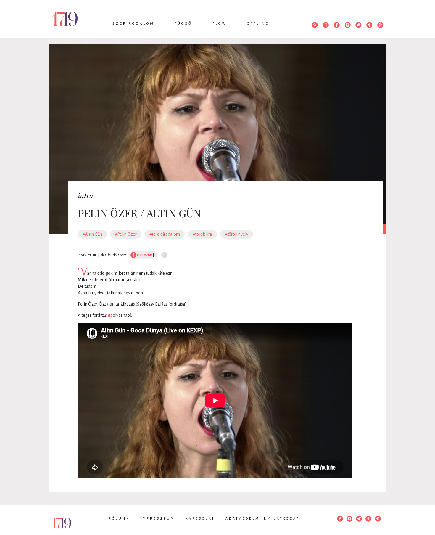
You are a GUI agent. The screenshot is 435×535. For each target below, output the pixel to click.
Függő (183, 23)
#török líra (202, 234)
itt (110, 315)
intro (85, 195)
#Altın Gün (92, 234)
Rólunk (119, 518)
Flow (219, 23)
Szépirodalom (133, 23)
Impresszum (157, 518)
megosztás (144, 254)
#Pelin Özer (126, 234)
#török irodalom (164, 234)
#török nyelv (236, 234)
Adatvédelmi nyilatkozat (262, 518)
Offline (258, 23)
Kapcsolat (200, 518)
